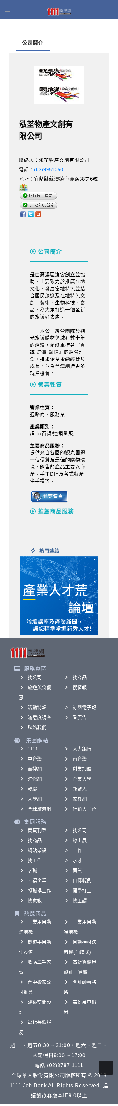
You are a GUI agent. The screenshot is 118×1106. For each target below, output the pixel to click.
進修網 (35, 779)
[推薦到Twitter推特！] (31, 214)
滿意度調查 (40, 717)
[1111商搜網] (59, 11)
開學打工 (82, 890)
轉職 (32, 789)
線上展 (80, 840)
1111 (33, 748)
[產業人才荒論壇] (59, 595)
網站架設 (37, 850)
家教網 (80, 799)
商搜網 (35, 769)
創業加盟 (82, 769)
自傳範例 (82, 880)
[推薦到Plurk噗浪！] (38, 214)
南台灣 (80, 758)
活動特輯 (37, 707)
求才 (77, 860)
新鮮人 (80, 789)
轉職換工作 (40, 890)
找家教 (35, 900)
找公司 (35, 677)
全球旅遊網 (40, 809)
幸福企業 (37, 880)
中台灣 (35, 758)
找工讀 (80, 900)
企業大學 (82, 779)
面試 (77, 870)
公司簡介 (32, 43)
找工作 (35, 860)
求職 (32, 870)
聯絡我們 (37, 727)
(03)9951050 (48, 169)
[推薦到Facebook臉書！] (23, 214)
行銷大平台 (85, 809)
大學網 (35, 799)
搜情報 (80, 687)
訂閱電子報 (85, 707)
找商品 (80, 677)
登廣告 (80, 717)
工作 (77, 850)
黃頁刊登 (37, 830)
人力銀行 (82, 748)
